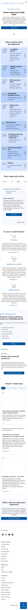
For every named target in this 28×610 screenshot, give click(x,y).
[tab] (4, 182)
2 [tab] (12, 34)
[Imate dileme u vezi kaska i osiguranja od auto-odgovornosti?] (13, 429)
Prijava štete (4, 554)
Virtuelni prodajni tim (15, 148)
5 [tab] (17, 34)
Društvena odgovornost (7, 582)
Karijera (3, 580)
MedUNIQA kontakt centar (14, 94)
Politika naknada (5, 594)
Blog (2, 569)
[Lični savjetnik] (4, 135)
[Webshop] (4, 164)
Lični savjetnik (4, 549)
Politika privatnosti (6, 587)
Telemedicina (11, 122)
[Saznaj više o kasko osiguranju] (11, 189)
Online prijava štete (15, 81)
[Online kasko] (21, 222)
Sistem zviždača (5, 590)
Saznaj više (5, 451)
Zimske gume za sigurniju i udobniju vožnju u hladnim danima (13, 412)
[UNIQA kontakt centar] (5, 52)
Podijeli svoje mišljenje (6, 572)
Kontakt (14, 3)
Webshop (3, 558)
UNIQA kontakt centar (16, 67)
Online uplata (4, 561)
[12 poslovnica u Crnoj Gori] (14, 261)
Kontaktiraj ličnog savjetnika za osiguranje (15, 136)
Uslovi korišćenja (5, 597)
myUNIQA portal (14, 50)
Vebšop (10, 163)
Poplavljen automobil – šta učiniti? (13, 476)
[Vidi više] (25, 55)
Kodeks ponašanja (5, 592)
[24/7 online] (14, 237)
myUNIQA (5, 3)
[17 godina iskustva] (14, 287)
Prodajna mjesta (5, 551)
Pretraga (21, 3)
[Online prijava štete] (5, 83)
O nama (3, 578)
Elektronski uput (14, 106)
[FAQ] (3, 123)
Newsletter (4, 556)
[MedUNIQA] (4, 94)
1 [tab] (10, 34)
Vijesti (2, 567)
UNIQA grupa (4, 585)
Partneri (3, 599)
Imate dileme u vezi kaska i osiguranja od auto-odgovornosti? (13, 435)
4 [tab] (15, 34)
